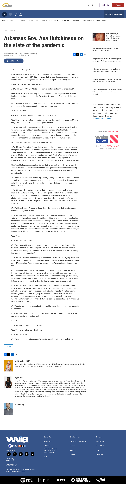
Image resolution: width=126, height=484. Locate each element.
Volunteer (73, 450)
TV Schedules (100, 441)
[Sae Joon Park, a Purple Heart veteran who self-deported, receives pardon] (99, 37)
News (4, 20)
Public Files (99, 454)
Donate (119, 5)
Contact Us (47, 437)
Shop (98, 20)
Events (76, 20)
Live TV (106, 5)
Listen (22, 20)
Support (65, 20)
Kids (56, 20)
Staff (45, 457)
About (104, 20)
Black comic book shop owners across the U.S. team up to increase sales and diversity (107, 92)
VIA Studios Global (49, 450)
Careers (72, 446)
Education (46, 20)
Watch (13, 20)
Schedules (33, 20)
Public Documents (49, 452)
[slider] (13, 14)
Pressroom (47, 441)
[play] (4, 14)
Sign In (95, 5)
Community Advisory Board (78, 441)
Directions (99, 437)
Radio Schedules (101, 446)
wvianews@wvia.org (102, 119)
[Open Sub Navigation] (7, 20)
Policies (72, 454)
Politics (12, 31)
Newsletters (88, 20)
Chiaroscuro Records (50, 449)
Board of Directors (75, 437)
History (98, 450)
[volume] (10, 14)
